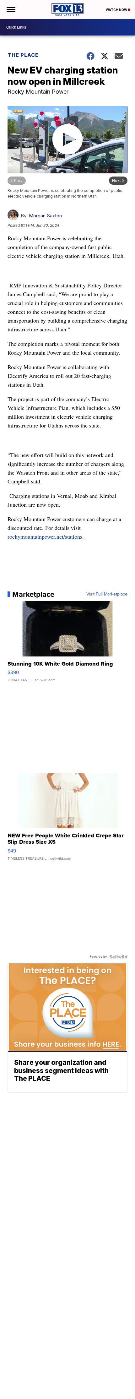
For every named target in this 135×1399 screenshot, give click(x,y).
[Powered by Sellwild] (118, 957)
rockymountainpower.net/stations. (46, 536)
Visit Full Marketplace (106, 594)
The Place (23, 55)
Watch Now (117, 10)
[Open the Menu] (10, 9)
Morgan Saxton (45, 216)
